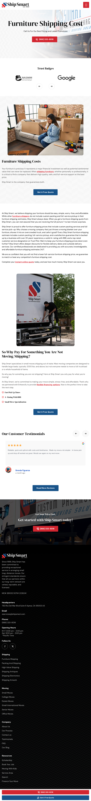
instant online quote (24, 262)
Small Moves (7, 693)
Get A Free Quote (45, 192)
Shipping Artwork (9, 680)
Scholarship (7, 760)
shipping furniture (45, 171)
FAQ (3, 743)
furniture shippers (20, 216)
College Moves (8, 697)
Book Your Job (8, 764)
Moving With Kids (9, 768)
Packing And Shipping (11, 663)
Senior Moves (7, 709)
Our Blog (5, 747)
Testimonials (7, 739)
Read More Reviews (45, 488)
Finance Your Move (10, 781)
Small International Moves (13, 705)
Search (5, 777)
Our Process (7, 730)
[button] (39, 86)
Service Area (7, 773)
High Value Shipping (10, 667)
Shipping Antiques (10, 671)
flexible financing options (48, 384)
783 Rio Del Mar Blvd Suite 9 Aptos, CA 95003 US (23, 605)
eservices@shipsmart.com (13, 614)
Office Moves (7, 714)
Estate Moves (8, 701)
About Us (6, 726)
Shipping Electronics (11, 675)
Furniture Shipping (10, 659)
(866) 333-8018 (9, 622)
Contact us (6, 735)
